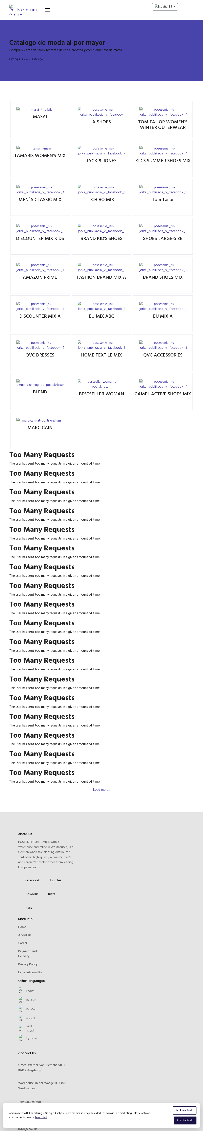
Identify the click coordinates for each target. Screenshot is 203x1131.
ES (170, 6)
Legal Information (30, 991)
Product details (39, 119)
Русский (31, 1057)
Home (22, 945)
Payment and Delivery (27, 973)
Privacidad (41, 1117)
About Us (24, 954)
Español (30, 1028)
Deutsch (31, 1019)
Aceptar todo (185, 1120)
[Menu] (47, 10)
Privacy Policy (27, 983)
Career (22, 961)
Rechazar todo (184, 1110)
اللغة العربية (30, 1047)
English (30, 1009)
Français (31, 1037)
